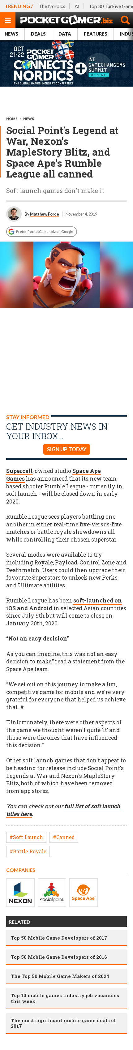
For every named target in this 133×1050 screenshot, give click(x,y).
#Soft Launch (26, 837)
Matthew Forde (44, 214)
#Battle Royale (28, 851)
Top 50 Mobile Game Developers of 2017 (59, 938)
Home (12, 119)
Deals (38, 33)
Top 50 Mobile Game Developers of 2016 (59, 957)
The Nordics (52, 6)
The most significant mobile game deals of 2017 (63, 1023)
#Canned (64, 837)
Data (64, 33)
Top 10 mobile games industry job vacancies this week (65, 998)
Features (95, 33)
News (11, 33)
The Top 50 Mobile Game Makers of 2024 (60, 976)
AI (77, 6)
